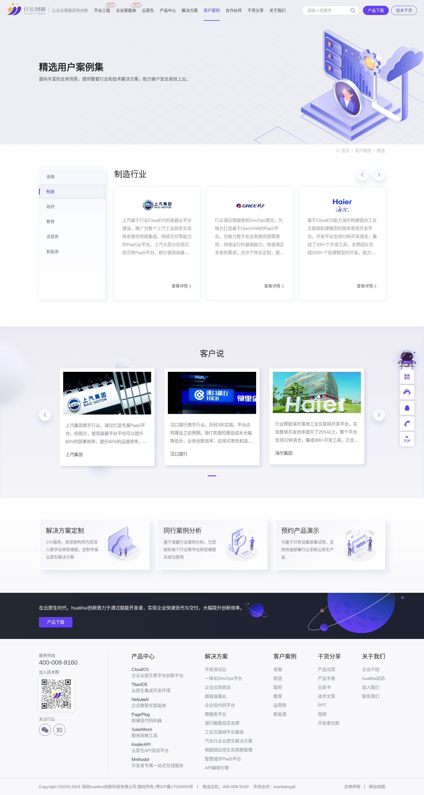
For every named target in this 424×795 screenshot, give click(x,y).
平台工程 (102, 8)
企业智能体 (126, 8)
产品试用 (326, 669)
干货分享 (255, 10)
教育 (277, 696)
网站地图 (377, 786)
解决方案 (190, 10)
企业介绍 (370, 669)
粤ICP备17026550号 (174, 786)
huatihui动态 (373, 678)
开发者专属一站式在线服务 (157, 762)
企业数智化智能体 (149, 702)
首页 (345, 150)
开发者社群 (328, 723)
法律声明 (352, 786)
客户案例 (212, 10)
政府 (277, 687)
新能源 (279, 714)
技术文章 (326, 696)
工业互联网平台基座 (224, 732)
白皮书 (324, 687)
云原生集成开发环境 (151, 687)
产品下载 (55, 622)
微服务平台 (215, 714)
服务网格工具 (144, 732)
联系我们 (370, 696)
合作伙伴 (234, 10)
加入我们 (370, 687)
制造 (381, 150)
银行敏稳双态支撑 (222, 723)
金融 (277, 669)
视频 (322, 714)
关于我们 (277, 10)
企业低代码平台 (220, 705)
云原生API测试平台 (150, 747)
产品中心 (168, 10)
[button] (362, 174)
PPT (322, 705)
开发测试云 (215, 669)
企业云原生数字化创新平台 (157, 672)
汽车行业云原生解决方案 (228, 740)
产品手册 (326, 678)
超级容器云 (215, 696)
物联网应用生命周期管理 (228, 749)
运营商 (279, 705)
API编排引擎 (217, 767)
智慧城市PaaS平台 (223, 758)
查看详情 (180, 286)
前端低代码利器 (147, 717)
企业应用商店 (218, 687)
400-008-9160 (58, 662)
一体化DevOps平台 (223, 678)
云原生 (148, 10)
